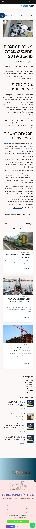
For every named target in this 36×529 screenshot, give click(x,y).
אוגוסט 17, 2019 (27, 42)
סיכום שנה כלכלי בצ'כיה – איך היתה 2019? (18, 256)
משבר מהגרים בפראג (11, 215)
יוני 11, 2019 (26, 345)
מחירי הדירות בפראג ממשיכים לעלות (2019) (21, 349)
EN (2, 1)
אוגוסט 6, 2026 (21, 408)
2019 (30, 215)
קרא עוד (26, 268)
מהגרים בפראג (23, 215)
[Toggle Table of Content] (29, 61)
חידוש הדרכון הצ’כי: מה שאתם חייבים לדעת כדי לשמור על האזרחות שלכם (13, 415)
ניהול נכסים (30, 388)
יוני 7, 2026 (22, 443)
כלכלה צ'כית (29, 386)
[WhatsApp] (32, 525)
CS (3, 1)
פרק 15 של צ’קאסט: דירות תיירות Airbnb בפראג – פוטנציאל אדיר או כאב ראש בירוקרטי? (14, 403)
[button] (2, 15)
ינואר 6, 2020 (25, 252)
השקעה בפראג (24, 15)
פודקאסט (30, 390)
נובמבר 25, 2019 (24, 296)
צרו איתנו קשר (17, 208)
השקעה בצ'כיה (29, 384)
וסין (32, 175)
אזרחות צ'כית (29, 380)
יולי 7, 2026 (22, 431)
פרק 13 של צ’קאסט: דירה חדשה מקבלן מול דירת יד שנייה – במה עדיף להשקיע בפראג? (15, 438)
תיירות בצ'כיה (29, 393)
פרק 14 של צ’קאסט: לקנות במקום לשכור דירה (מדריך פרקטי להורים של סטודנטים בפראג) (14, 426)
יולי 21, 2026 (22, 419)
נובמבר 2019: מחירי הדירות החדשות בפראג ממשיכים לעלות (19, 301)
